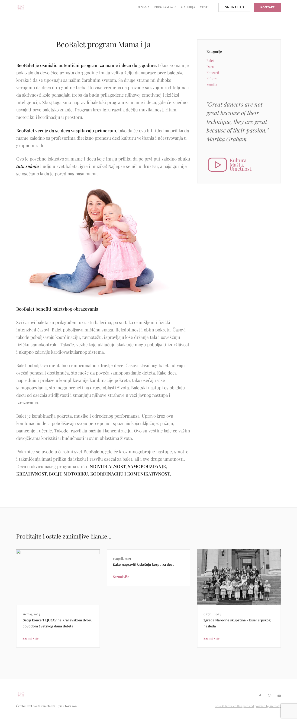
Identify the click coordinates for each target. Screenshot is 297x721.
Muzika (212, 84)
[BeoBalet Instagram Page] (269, 696)
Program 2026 (165, 7)
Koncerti (213, 72)
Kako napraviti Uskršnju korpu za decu (143, 564)
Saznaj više (31, 638)
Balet (210, 60)
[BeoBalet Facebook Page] (260, 696)
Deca (210, 66)
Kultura (212, 78)
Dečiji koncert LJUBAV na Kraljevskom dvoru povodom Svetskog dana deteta (57, 623)
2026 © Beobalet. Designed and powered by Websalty (248, 706)
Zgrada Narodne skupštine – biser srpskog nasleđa (237, 623)
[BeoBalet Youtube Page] (279, 696)
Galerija (188, 7)
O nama (144, 7)
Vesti (204, 7)
